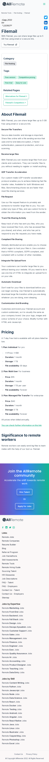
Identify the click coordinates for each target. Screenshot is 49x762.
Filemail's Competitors (14, 103)
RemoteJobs (13, 608)
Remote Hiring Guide (11, 567)
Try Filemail (8, 44)
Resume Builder (9, 544)
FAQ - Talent (7, 582)
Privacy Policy (31, 754)
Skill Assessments (10, 560)
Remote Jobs (8, 537)
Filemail (27, 13)
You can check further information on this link (21, 425)
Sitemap (5, 597)
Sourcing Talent (9, 571)
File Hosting (18, 13)
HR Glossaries (8, 575)
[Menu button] (44, 4)
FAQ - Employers (9, 586)
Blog (4, 548)
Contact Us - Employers (13, 594)
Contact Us (18, 754)
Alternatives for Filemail (15, 96)
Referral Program (10, 552)
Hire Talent (24, 492)
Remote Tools (6, 13)
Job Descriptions (9, 579)
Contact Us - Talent (11, 590)
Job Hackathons (9, 556)
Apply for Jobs (24, 506)
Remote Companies (10, 541)
